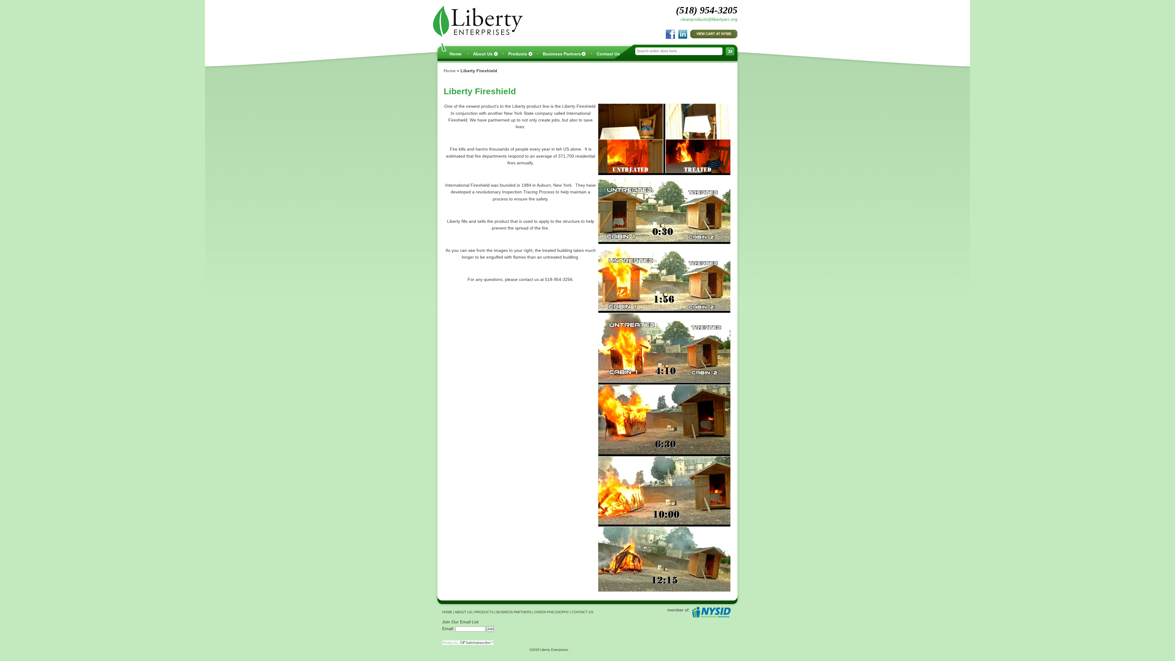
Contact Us (608, 53)
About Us (483, 53)
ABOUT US (463, 612)
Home (455, 53)
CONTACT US (582, 612)
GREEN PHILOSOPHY (551, 612)
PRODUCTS (484, 612)
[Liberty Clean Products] (476, 20)
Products (517, 53)
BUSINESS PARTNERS (514, 612)
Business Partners (562, 53)
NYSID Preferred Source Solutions (711, 612)
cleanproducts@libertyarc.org (709, 19)
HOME (447, 612)
